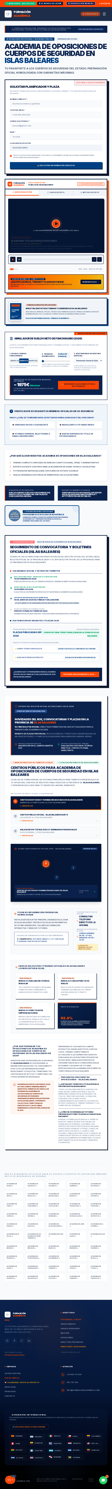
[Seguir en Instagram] (7, 1340)
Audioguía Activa (23, 192)
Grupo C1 (24, 361)
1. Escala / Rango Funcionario (18, 355)
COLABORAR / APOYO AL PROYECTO (22, 1382)
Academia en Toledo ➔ (96, 1267)
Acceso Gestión (13, 1373)
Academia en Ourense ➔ (96, 1247)
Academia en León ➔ (56, 1235)
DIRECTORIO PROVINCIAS (72, 1342)
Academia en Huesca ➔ (33, 1225)
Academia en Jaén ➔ (77, 1225)
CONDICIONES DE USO (70, 1352)
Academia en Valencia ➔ (12, 1277)
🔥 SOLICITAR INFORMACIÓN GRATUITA (56, 165)
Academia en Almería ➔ (75, 1185)
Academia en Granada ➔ (54, 1215)
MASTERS (65, 1333)
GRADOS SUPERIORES (70, 1328)
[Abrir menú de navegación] (104, 14)
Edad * (12, 132)
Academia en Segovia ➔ (75, 1257)
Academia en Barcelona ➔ (54, 1195)
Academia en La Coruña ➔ (97, 1225)
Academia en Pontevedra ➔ (33, 1257)
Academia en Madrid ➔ (12, 1247)
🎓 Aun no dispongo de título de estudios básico (76, 435)
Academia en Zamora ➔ (75, 1277)
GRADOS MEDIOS (68, 1324)
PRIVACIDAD (10, 1391)
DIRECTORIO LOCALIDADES (73, 1346)
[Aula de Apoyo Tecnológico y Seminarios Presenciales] (56, 877)
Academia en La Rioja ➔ (13, 1235)
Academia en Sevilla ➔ (96, 1257)
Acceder (105, 3)
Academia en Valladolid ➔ (33, 1277)
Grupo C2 (14, 361)
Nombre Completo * (19, 99)
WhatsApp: (21, 3)
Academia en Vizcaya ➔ (54, 1277)
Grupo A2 (33, 361)
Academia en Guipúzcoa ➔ (96, 1215)
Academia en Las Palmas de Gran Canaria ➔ (34, 1236)
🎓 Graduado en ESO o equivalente (30, 425)
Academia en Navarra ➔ (75, 1247)
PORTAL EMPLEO (12, 1378)
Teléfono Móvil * (17, 110)
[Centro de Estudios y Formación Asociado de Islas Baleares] (46, 863)
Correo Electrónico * (20, 121)
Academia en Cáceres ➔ (96, 1195)
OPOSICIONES (67, 1337)
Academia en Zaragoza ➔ (96, 1277)
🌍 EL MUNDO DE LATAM (50, 3)
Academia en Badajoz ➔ (33, 1195)
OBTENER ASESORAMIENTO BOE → (79, 674)
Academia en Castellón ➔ (54, 1205)
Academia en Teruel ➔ (75, 1267)
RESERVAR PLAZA (89, 282)
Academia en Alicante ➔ (54, 1185)
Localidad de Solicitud (20, 143)
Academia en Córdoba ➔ (96, 1205)
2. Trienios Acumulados (48, 355)
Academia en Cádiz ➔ (12, 1205)
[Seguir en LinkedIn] (29, 1340)
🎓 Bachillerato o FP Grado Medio (76, 425)
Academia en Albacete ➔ (33, 1185)
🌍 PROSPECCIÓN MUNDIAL (81, 3)
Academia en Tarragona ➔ (33, 1267)
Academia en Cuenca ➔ (12, 1215)
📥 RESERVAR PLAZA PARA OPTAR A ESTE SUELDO (78, 385)
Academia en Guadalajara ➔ (76, 1215)
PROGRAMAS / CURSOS (71, 1319)
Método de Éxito (91, 192)
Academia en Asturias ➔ (96, 1185)
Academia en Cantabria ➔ (33, 1205)
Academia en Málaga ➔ (33, 1247)
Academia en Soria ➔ (12, 1267)
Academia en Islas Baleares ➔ (56, 1225)
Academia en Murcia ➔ (54, 1247)
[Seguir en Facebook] (14, 1340)
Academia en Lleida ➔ (75, 1235)
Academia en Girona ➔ (33, 1215)
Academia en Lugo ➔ (98, 1235)
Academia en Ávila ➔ (12, 1195)
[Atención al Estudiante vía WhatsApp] (103, 1480)
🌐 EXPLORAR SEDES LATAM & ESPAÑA (29, 1427)
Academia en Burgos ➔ (75, 1195)
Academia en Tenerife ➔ (54, 1267)
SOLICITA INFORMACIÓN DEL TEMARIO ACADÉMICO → (48, 318)
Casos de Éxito (57, 192)
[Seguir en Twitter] (21, 1340)
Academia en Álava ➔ (12, 1185)
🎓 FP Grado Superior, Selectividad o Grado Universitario (31, 435)
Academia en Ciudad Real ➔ (75, 1205)
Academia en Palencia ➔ (12, 1257)
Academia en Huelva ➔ (12, 1225)
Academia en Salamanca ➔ (54, 1257)
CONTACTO (10, 1396)
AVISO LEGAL (10, 1387)
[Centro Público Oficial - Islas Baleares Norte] (73, 867)
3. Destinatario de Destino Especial (87, 355)
